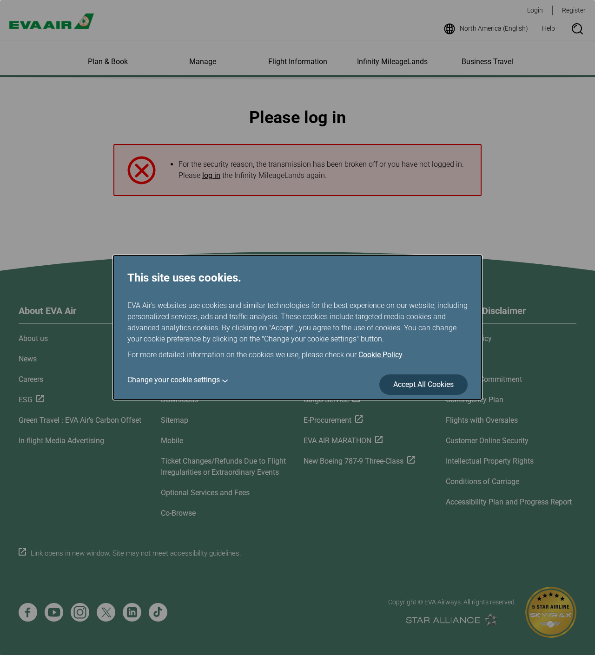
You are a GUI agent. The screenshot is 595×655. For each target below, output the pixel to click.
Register (574, 10)
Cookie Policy (380, 354)
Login (535, 10)
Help (548, 28)
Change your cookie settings (173, 379)
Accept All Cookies (423, 384)
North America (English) (494, 28)
